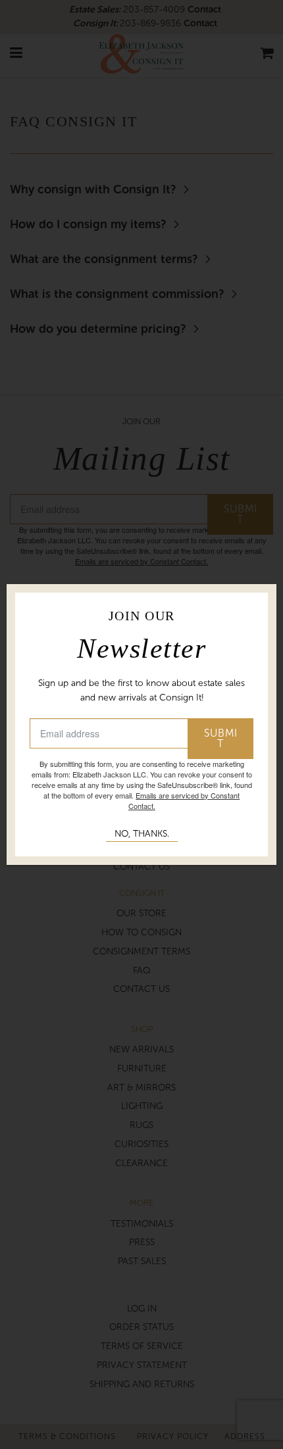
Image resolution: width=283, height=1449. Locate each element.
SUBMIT (221, 738)
